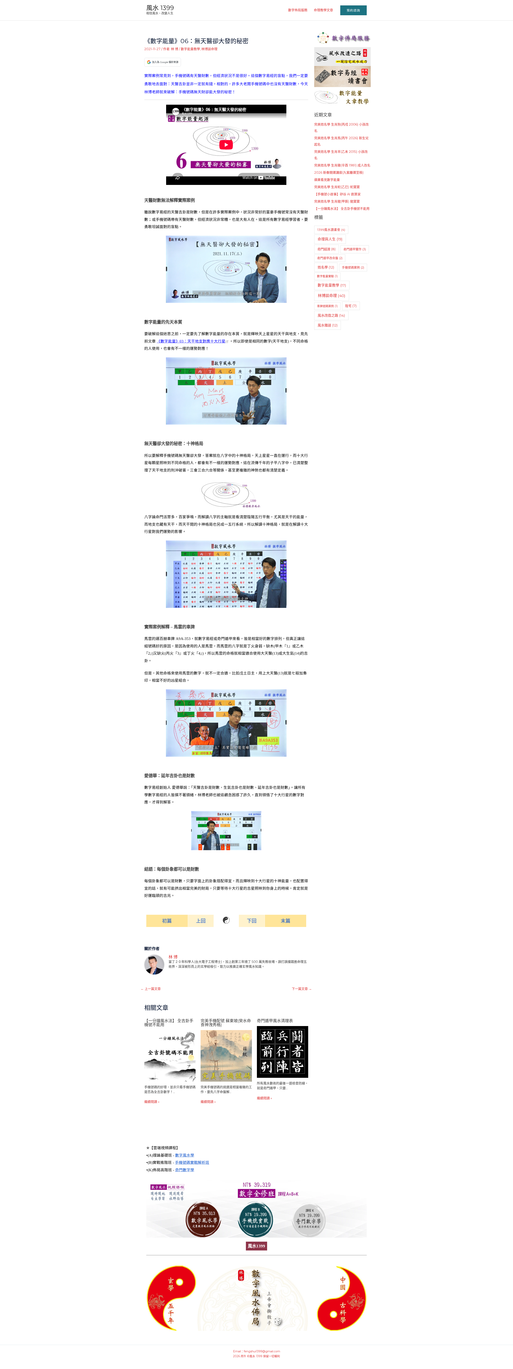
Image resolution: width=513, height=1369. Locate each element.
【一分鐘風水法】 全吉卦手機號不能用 (168, 1022)
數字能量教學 (190, 49)
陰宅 (351, 306)
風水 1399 (160, 8)
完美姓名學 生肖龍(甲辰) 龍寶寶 (337, 201)
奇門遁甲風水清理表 (275, 1020)
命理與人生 (330, 239)
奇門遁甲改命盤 (329, 258)
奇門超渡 (326, 249)
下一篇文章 (302, 989)
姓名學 (326, 267)
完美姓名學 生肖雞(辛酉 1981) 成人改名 (342, 165)
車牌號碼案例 (327, 306)
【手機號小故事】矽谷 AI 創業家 (337, 194)
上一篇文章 (151, 989)
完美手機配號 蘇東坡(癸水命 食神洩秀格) (226, 1022)
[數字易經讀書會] (342, 76)
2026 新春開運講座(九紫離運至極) (339, 172)
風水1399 (256, 1246)
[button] (353, 10)
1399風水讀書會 (331, 230)
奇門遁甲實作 (354, 249)
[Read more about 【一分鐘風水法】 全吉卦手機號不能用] (170, 1056)
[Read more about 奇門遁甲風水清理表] (282, 1052)
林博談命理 (209, 49)
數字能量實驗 (327, 276)
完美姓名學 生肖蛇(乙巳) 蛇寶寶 (337, 187)
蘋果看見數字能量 (327, 180)
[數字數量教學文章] (342, 96)
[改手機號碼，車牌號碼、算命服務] (342, 37)
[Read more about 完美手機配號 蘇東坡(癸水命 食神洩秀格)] (226, 1056)
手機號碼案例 (353, 267)
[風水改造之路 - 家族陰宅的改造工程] (342, 56)
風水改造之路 (331, 315)
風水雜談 (328, 325)
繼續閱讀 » (152, 1102)
